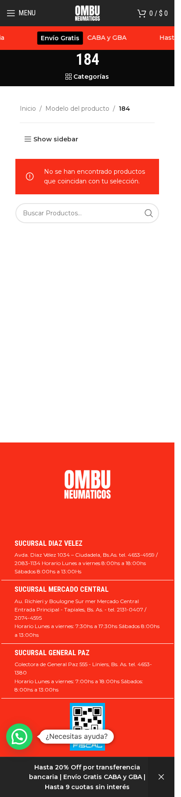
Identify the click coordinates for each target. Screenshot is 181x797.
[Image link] (87, 488)
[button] (19, 736)
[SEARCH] (149, 213)
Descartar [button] (161, 777)
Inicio (28, 108)
